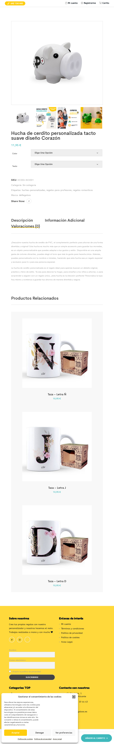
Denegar (39, 732)
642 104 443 (16, 3)
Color (14, 153)
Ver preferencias (63, 732)
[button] (73, 696)
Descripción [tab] (22, 220)
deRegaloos (25, 195)
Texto (14, 166)
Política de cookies (25, 739)
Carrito (105, 3)
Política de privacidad (42, 739)
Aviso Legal (57, 739)
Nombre (12, 650)
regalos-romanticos (83, 190)
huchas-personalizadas (33, 190)
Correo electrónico (17, 660)
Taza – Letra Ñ (57, 394)
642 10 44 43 (81, 701)
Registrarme (90, 3)
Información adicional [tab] (65, 220)
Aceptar (16, 732)
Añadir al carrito (95, 738)
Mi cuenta (73, 3)
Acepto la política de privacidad (26, 671)
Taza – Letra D (57, 581)
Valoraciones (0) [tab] (25, 226)
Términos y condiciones (72, 628)
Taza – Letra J (57, 488)
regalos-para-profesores (59, 190)
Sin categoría (29, 185)
